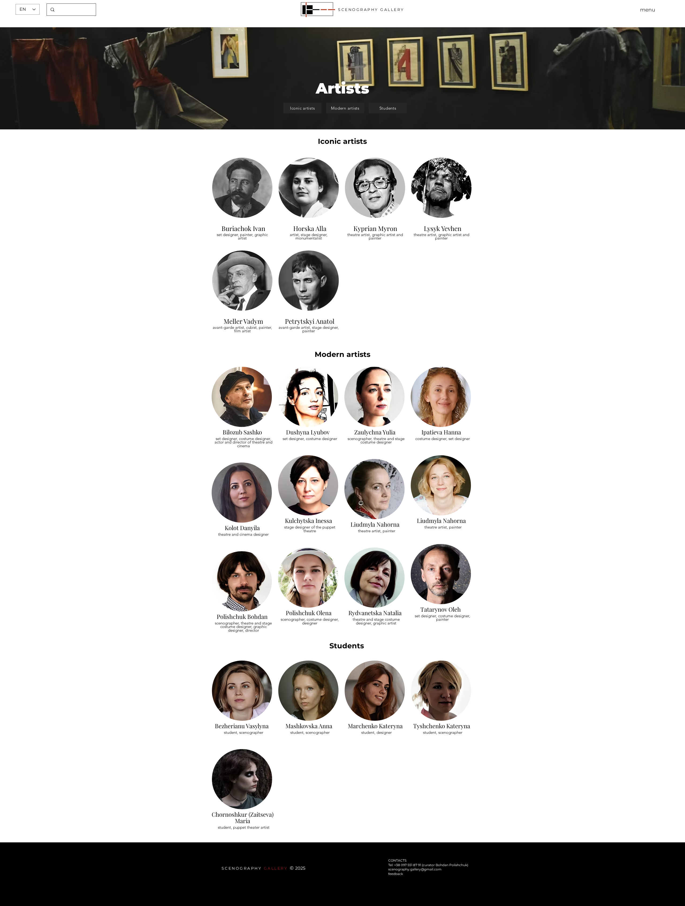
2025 (300, 868)
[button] (648, 9)
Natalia (392, 613)
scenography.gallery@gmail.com (415, 869)
